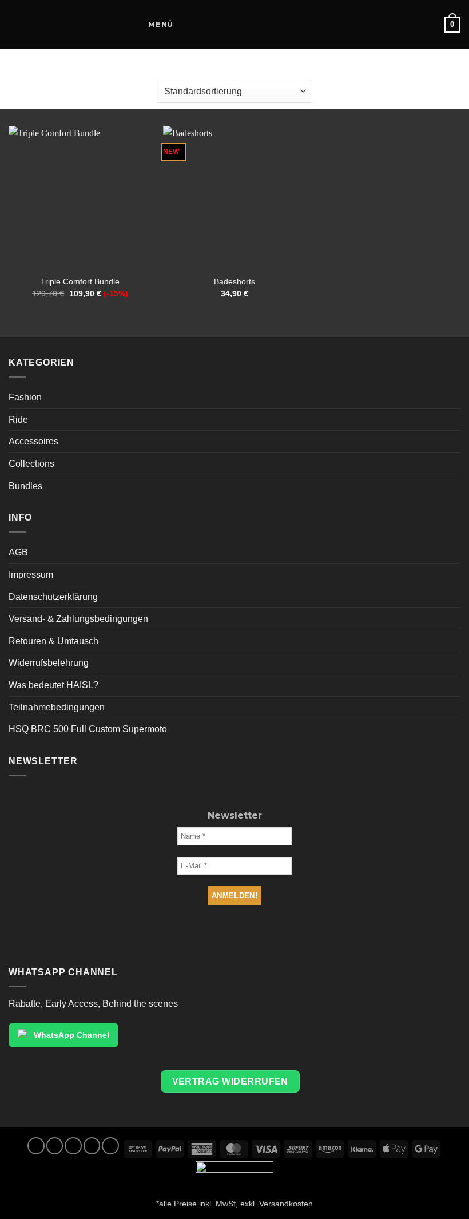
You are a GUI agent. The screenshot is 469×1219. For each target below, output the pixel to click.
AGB (18, 552)
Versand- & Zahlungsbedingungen (78, 619)
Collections (31, 463)
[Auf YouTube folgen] (110, 1145)
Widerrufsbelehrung (49, 663)
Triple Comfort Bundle (80, 281)
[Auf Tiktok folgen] (73, 1145)
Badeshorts (234, 281)
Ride (18, 419)
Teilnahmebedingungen (57, 707)
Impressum (31, 574)
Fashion (25, 397)
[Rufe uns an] (92, 1145)
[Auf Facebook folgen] (36, 1145)
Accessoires (33, 441)
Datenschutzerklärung (53, 597)
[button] (152, 24)
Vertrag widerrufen (230, 1081)
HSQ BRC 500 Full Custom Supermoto (88, 729)
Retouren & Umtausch (53, 641)
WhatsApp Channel (71, 1034)
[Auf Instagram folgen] (54, 1145)
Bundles (25, 486)
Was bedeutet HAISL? (53, 685)
